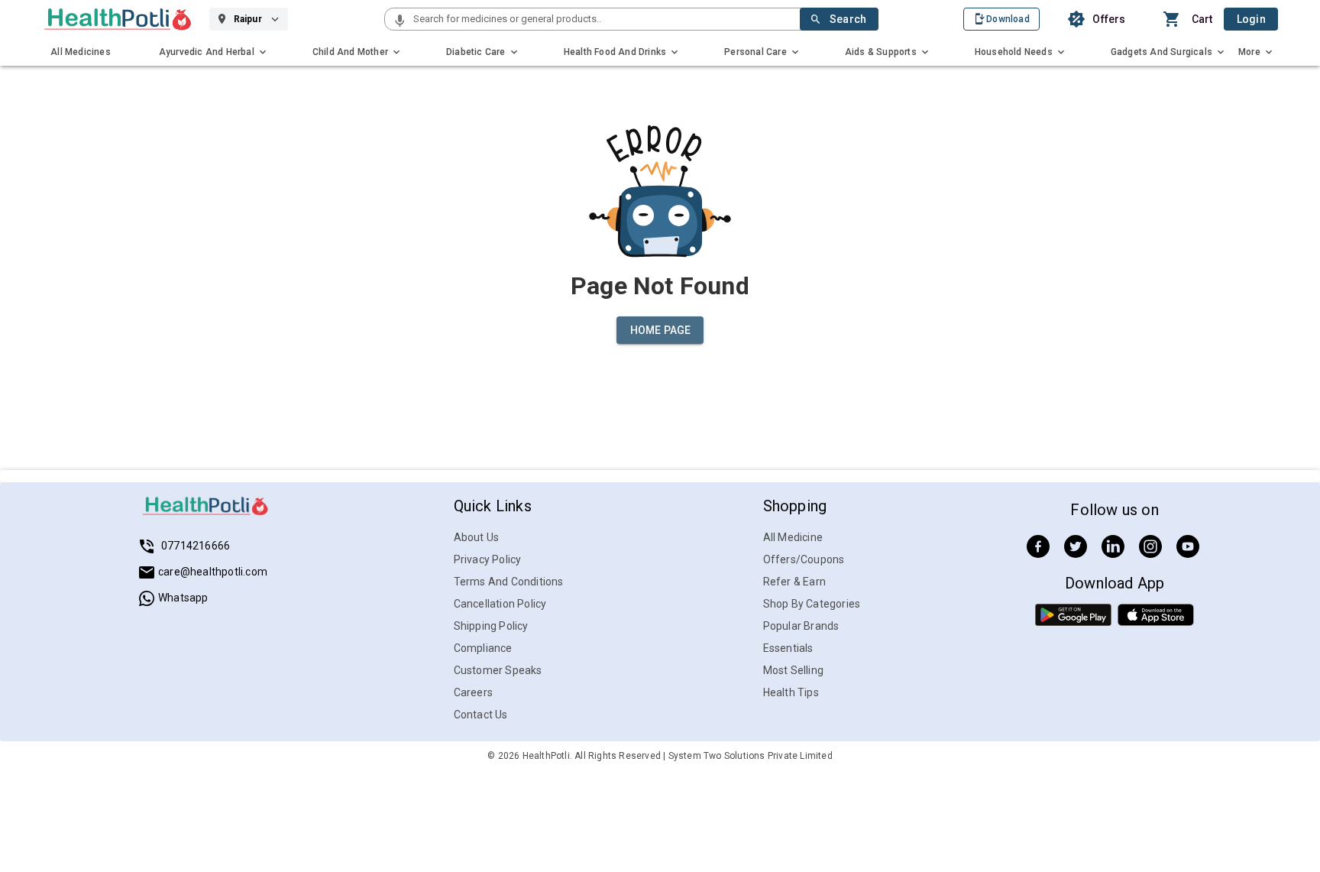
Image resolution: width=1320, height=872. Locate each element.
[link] (118, 19)
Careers (473, 692)
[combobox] (605, 19)
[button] (399, 21)
